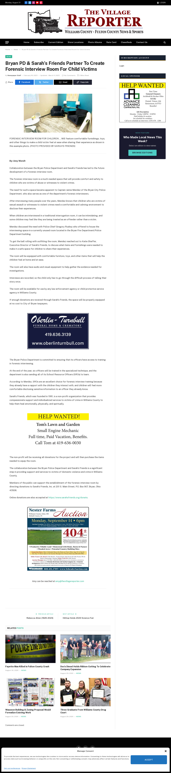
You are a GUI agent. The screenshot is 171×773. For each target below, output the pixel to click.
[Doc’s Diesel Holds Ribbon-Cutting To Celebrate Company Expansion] (85, 649)
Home (26, 42)
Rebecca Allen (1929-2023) (40, 618)
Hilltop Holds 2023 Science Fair (78, 618)
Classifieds (126, 42)
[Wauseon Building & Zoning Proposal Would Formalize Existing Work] (30, 692)
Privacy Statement (29, 768)
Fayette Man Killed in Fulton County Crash (27, 666)
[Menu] (7, 42)
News (8, 56)
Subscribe (39, 42)
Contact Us (141, 42)
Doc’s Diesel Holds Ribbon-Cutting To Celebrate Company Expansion (85, 668)
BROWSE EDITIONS (142, 153)
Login (121, 66)
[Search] (164, 42)
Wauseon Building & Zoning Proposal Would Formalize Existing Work (28, 711)
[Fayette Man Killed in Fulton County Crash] (30, 649)
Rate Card (111, 42)
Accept (149, 760)
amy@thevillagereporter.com (69, 581)
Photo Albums (95, 42)
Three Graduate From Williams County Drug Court (83, 711)
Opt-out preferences (12, 768)
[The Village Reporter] (85, 22)
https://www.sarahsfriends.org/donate (68, 497)
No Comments (69, 75)
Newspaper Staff (14, 75)
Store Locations (75, 42)
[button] (165, 751)
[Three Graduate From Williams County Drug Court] (85, 692)
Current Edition (55, 42)
